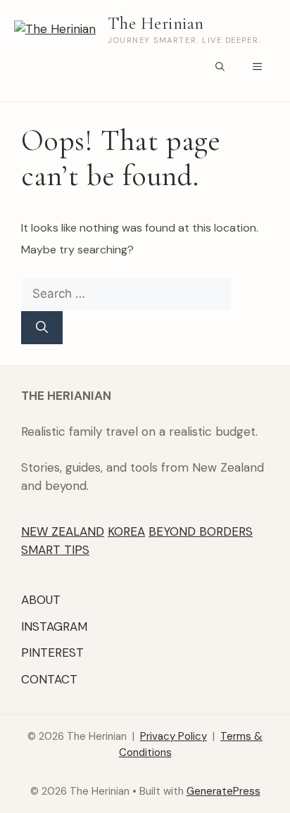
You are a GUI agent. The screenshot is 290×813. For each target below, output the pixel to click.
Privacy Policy (173, 736)
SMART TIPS (55, 549)
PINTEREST (52, 652)
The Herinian (156, 23)
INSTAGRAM (54, 626)
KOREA (126, 531)
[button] (220, 67)
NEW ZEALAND (62, 531)
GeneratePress (223, 791)
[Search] (42, 328)
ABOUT (41, 599)
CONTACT (49, 679)
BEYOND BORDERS (201, 531)
